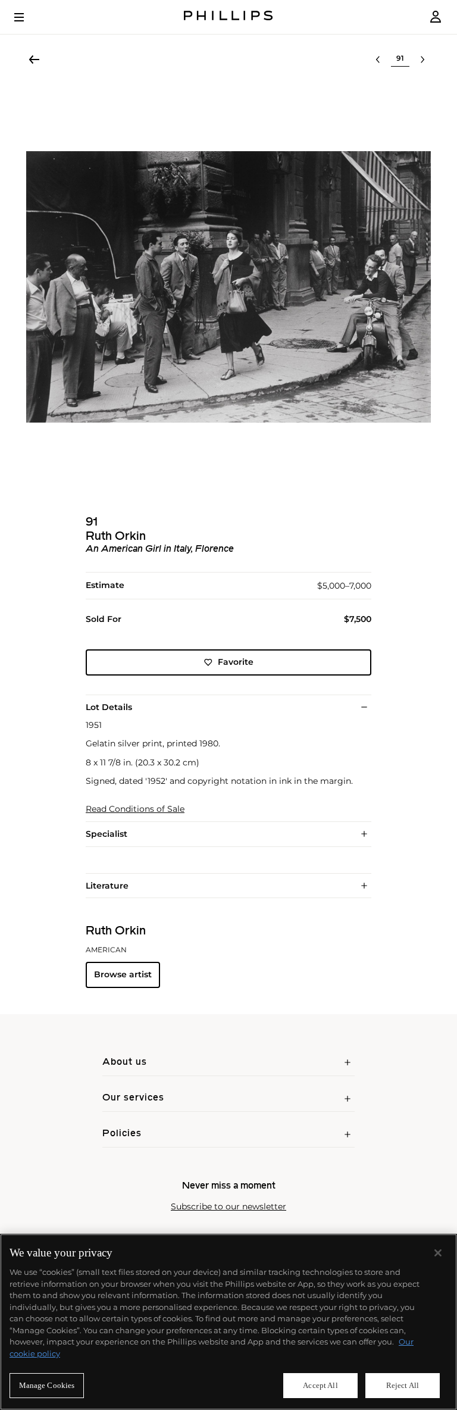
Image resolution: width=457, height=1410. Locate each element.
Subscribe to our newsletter (228, 1207)
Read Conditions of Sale (135, 809)
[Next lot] (422, 59)
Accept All (320, 1385)
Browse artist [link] (123, 974)
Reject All (402, 1385)
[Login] (435, 17)
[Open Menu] (27, 17)
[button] (228, 287)
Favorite (235, 661)
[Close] (438, 1253)
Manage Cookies (47, 1385)
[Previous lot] (378, 59)
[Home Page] (228, 17)
